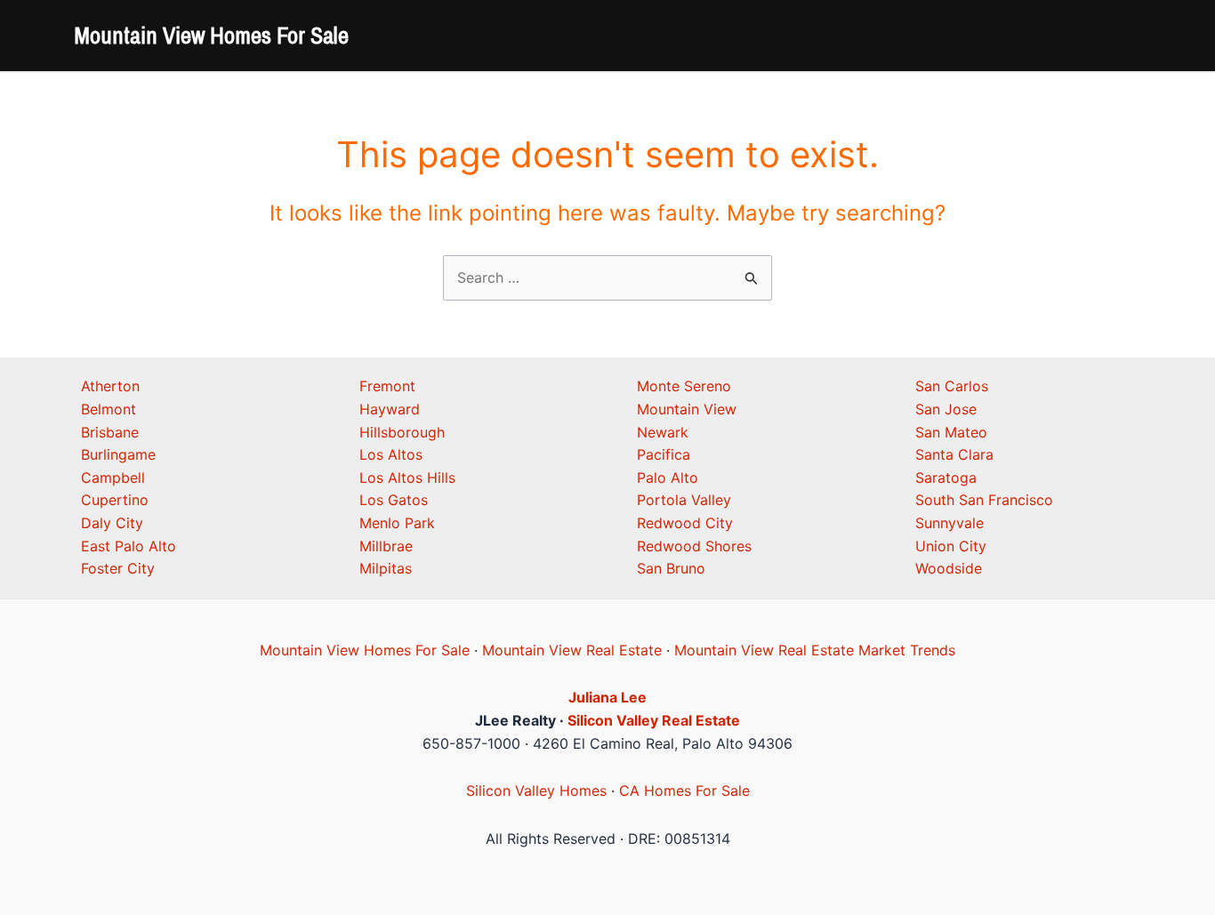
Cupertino (115, 500)
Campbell (113, 477)
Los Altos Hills (407, 477)
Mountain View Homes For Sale (211, 35)
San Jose (946, 409)
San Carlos (951, 386)
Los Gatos (393, 500)
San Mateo (951, 432)
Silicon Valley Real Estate (653, 720)
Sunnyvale (949, 523)
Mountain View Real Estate (572, 650)
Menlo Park (397, 523)
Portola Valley (684, 500)
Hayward (389, 409)
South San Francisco (984, 500)
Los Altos (390, 454)
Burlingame (118, 454)
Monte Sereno (684, 386)
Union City (950, 546)
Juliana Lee (607, 697)
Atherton (110, 386)
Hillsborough (402, 432)
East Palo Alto (128, 546)
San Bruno (671, 568)
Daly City (112, 523)
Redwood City (685, 523)
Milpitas (385, 568)
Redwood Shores (694, 546)
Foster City (118, 568)
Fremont (387, 386)
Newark (662, 432)
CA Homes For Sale (684, 790)
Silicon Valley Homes (536, 790)
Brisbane (110, 432)
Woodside (948, 568)
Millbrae (386, 546)
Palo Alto (667, 477)
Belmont (108, 409)
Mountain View (686, 409)
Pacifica (663, 454)
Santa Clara (954, 454)
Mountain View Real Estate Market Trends (814, 650)
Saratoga (946, 477)
